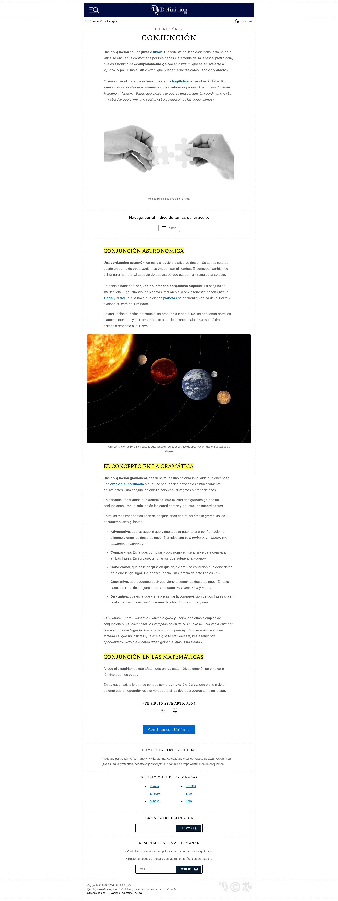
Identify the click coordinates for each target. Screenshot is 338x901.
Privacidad (114, 892)
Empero (155, 793)
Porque (154, 786)
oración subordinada (127, 484)
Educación (96, 21)
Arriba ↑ (139, 892)
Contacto (127, 892)
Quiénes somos (96, 892)
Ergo (189, 793)
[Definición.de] (169, 10)
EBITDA (191, 786)
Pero (189, 801)
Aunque (154, 801)
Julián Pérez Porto (132, 758)
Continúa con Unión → (169, 729)
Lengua (112, 21)
